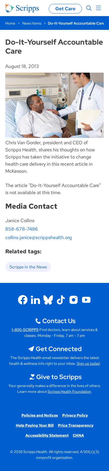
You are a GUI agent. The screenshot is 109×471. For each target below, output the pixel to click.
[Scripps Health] (22, 8)
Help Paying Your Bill (35, 425)
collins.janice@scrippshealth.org (38, 237)
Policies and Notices (39, 415)
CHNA (78, 435)
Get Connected (59, 349)
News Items (31, 23)
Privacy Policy (75, 415)
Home (10, 23)
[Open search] (89, 8)
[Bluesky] (48, 299)
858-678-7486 (21, 229)
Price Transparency (75, 425)
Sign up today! (88, 363)
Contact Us (58, 321)
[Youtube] (86, 299)
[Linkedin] (35, 299)
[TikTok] (60, 299)
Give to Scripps (58, 377)
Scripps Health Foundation (69, 391)
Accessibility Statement (47, 435)
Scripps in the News (28, 267)
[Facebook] (22, 299)
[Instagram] (73, 299)
